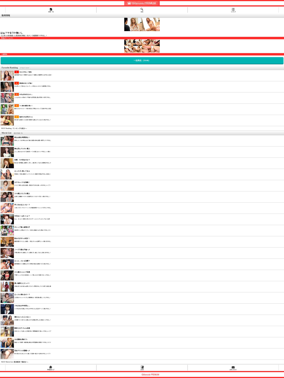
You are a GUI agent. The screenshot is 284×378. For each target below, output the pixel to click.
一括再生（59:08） (142, 60)
